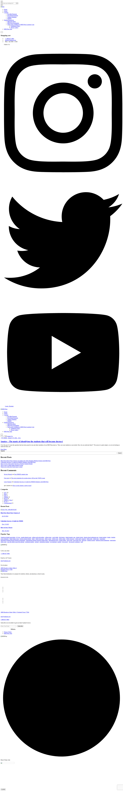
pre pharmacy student (55, 542)
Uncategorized (8, 503)
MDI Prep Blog (11, 21)
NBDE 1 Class (8, 500)
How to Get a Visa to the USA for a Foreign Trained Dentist (16, 463)
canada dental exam (26, 537)
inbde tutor (96, 539)
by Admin (4, 438)
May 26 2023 (5, 531)
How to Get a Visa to (6, 527)
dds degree (62, 537)
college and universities (38, 537)
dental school (79, 537)
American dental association (8, 537)
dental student (103, 537)
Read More (4, 449)
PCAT (5, 501)
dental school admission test (91, 537)
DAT (5, 495)
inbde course (48, 539)
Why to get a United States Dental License (12, 465)
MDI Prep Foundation (13, 23)
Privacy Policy (8, 632)
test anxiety (65, 542)
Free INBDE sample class (21, 474)
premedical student (44, 542)
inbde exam (55, 539)
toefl (82, 542)
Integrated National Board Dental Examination (13, 540)
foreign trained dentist (25, 539)
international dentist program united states (37, 540)
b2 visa (18, 537)
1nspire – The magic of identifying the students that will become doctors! (32, 441)
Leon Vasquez (8, 482)
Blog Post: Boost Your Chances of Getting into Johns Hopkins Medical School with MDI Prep (26, 460)
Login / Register (9, 406)
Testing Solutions (11, 17)
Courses (6, 12)
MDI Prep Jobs (8, 29)
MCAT (6, 498)
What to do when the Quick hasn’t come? (12, 467)
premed (37, 542)
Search (3, 451)
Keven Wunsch (8, 474)
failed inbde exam (14, 539)
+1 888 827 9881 (9, 38)
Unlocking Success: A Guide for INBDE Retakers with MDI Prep (18, 462)
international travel (53, 540)
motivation (113, 540)
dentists (113, 537)
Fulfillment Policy (15, 26)
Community (7, 598)
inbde (33, 539)
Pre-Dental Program (12, 15)
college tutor (48, 537)
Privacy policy (14, 27)
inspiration (102, 539)
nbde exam (3, 542)
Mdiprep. (13, 629)
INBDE (9, 18)
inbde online (62, 539)
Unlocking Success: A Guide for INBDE (12, 521)
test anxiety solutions (74, 542)
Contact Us (10, 436)
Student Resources (9, 20)
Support (6, 599)
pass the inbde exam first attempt (15, 542)
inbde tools (89, 539)
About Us (6, 588)
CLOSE (3, 789)
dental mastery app (70, 537)
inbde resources (70, 539)
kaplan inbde (62, 540)
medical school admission (102, 540)
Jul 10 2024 (5, 516)
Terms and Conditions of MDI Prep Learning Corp (20, 24)
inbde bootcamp (39, 539)
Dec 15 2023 (5, 524)
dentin (109, 537)
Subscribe (20, 626)
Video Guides (7, 601)
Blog (5, 494)
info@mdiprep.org (5, 561)
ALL (19, 438)
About (5, 11)
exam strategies (5, 539)
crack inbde (55, 537)
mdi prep (84, 540)
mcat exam (69, 540)
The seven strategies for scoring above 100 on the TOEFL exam (28, 478)
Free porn (6, 478)
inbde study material (80, 539)
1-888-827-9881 (5, 619)
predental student (29, 542)
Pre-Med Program (12, 14)
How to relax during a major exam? (22, 485)
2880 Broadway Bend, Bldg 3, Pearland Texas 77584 (15, 612)
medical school (91, 540)
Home (5, 9)
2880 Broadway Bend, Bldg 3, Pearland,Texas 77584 (9, 568)
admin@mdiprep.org (10, 40)
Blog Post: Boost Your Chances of (10, 513)
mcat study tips (77, 540)
